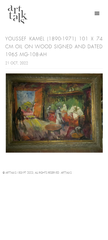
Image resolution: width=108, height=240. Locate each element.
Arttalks (66, 173)
